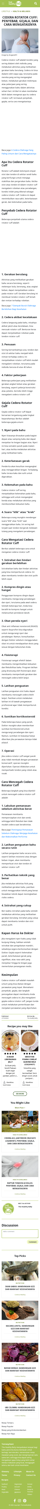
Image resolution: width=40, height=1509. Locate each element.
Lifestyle (6, 11)
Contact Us (31, 1475)
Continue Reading (20, 1149)
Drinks (29, 1487)
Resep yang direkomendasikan (14, 1430)
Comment (33, 1242)
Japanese (17, 1492)
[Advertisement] (20, 126)
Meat (3, 1489)
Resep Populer (7, 1426)
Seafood (4, 1484)
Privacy (17, 1475)
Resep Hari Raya (8, 1434)
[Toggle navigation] (3, 3)
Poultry (4, 1487)
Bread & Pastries (30, 1490)
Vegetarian (18, 1484)
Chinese (17, 1489)
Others (29, 1494)
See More (20, 1094)
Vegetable (5, 1492)
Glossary (5, 1471)
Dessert (17, 1487)
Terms (4, 1475)
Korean (29, 1484)
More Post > (20, 1108)
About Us (32, 1471)
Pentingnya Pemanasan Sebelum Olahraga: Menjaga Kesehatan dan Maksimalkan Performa (20, 833)
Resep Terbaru (8, 1423)
